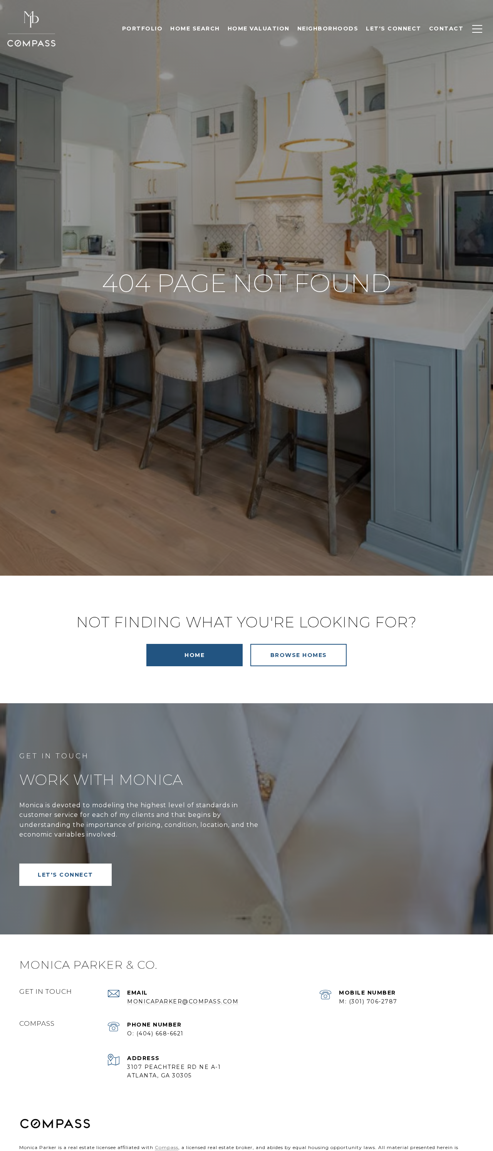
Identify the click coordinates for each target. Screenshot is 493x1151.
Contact (446, 28)
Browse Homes (298, 655)
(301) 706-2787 (373, 1001)
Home (194, 655)
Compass (166, 1147)
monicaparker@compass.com (182, 1001)
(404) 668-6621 (160, 1033)
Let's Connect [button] (65, 874)
